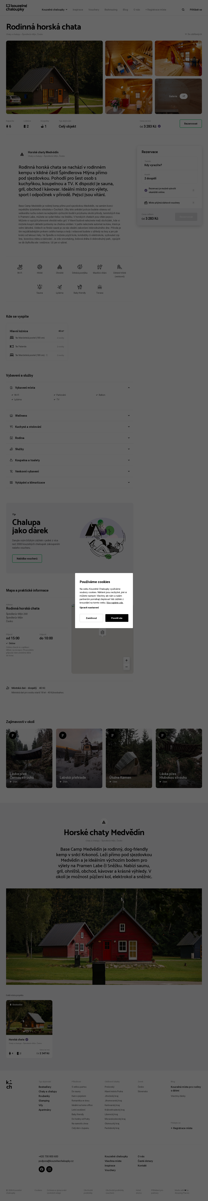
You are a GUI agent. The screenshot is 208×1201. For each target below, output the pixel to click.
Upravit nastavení (89, 607)
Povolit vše (116, 618)
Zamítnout (91, 618)
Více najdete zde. (114, 602)
